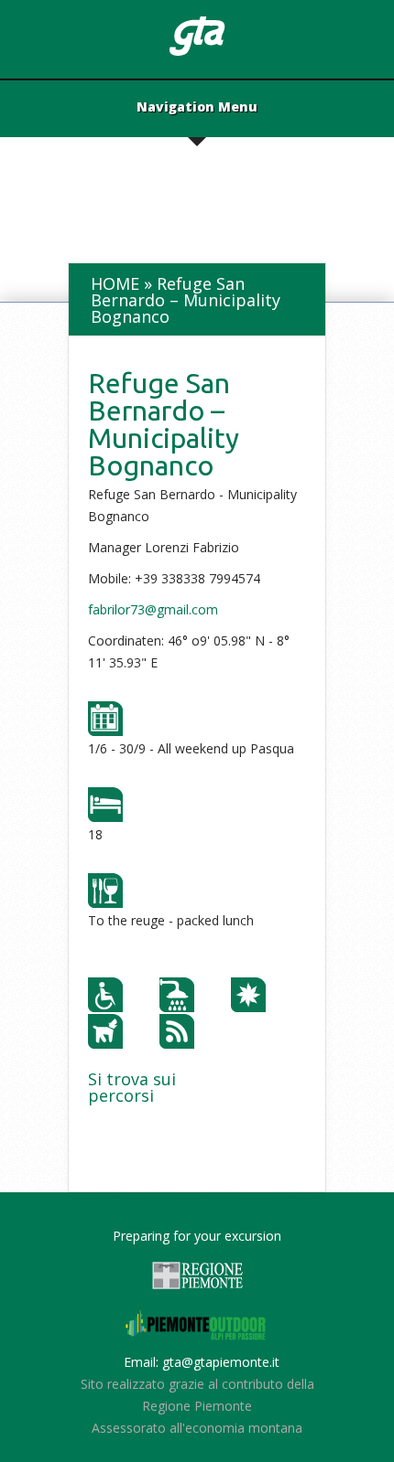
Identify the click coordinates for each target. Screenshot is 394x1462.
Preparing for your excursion (197, 1235)
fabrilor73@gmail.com (153, 609)
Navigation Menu (197, 108)
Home (115, 283)
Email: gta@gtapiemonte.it (201, 1362)
